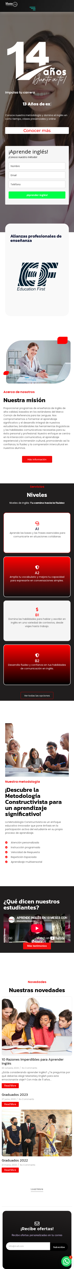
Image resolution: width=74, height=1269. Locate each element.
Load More (37, 1189)
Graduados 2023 (15, 1094)
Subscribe (59, 1247)
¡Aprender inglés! (37, 195)
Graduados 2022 (15, 1160)
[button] (66, 1261)
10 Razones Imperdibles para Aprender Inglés (33, 1061)
